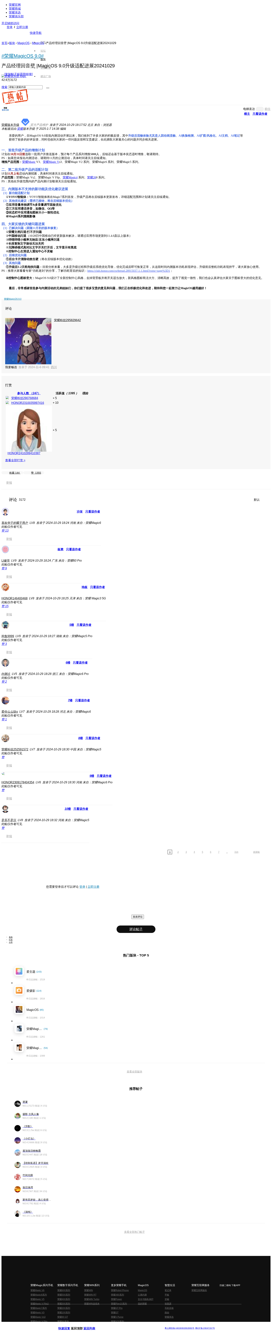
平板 (167, 1294)
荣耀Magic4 (70, 177)
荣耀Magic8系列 (39, 1294)
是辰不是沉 (8, 820)
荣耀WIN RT (90, 1294)
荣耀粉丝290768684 (24, 398)
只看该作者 (260, 113)
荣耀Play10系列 (119, 1303)
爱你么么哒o (9, 711)
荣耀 (20, 128)
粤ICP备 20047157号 (205, 1328)
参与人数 (29, 393)
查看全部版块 (134, 1071)
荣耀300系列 (63, 1303)
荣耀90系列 (63, 1321)
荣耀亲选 (15, 12)
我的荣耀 (142, 1303)
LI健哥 (5, 560)
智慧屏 (168, 1303)
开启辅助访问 (10, 23)
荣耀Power (116, 1299)
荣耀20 (91, 177)
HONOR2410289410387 (24, 453)
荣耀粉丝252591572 (14, 749)
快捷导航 (36, 32)
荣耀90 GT (62, 1317)
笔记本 (168, 1290)
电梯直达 (249, 109)
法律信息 (124, 1325)
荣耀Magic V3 (37, 1312)
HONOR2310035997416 (27, 402)
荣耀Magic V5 (37, 1299)
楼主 (247, 113)
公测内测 (142, 1294)
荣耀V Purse (117, 1317)
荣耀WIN (88, 1290)
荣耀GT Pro (116, 1308)
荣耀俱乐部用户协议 (68, 1325)
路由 (167, 1312)
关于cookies (113, 1325)
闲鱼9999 (7, 636)
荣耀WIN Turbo (91, 1299)
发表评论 (137, 916)
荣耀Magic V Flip (39, 1321)
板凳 (60, 549)
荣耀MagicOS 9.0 (12, 299)
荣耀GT (114, 1312)
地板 (85, 587)
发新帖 (256, 852)
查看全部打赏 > (15, 460)
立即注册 (22, 27)
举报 (9, 482)
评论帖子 (136, 929)
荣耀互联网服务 (199, 1290)
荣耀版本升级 (10, 124)
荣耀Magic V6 (37, 1290)
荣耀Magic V (51, 161)
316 (236, 852)
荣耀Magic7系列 (39, 1308)
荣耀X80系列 (117, 1294)
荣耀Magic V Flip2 (40, 1303)
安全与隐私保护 (145, 1299)
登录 (10, 27)
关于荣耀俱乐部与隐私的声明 (92, 1325)
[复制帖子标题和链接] (18, 74)
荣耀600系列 (63, 1290)
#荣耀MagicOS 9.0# (22, 56)
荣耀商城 (15, 8)
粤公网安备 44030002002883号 (179, 1328)
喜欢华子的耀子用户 (14, 522)
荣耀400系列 (63, 1299)
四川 (54, 367)
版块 (12, 43)
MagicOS (23, 43)
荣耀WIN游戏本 (92, 1303)
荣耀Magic (29, 161)
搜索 (4, 87)
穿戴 (167, 1299)
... (227, 852)
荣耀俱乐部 (16, 16)
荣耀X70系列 (117, 1321)
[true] (47, 87)
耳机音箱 (169, 1308)
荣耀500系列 (63, 1294)
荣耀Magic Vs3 (38, 1317)
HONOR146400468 (14, 598)
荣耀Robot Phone (120, 1290)
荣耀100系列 (63, 1312)
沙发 (80, 511)
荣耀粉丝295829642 (67, 320)
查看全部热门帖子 (134, 1231)
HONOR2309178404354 (17, 782)
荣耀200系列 (63, 1308)
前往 (268, 109)
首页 (43, 42)
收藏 (14, 472)
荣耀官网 (15, 4)
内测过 (5, 673)
